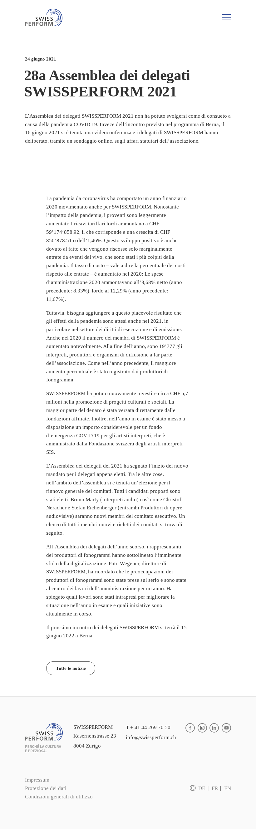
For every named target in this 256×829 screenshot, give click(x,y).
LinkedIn (214, 728)
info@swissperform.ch (151, 737)
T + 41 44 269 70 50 (148, 727)
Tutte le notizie (71, 668)
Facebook (190, 728)
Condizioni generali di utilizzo (59, 797)
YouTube (226, 728)
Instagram (202, 728)
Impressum (37, 780)
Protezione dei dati (45, 788)
